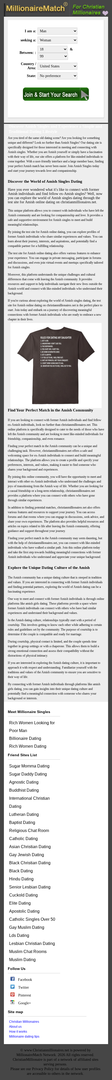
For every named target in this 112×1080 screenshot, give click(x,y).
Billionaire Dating (25, 738)
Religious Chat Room (29, 830)
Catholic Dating (23, 838)
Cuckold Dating (23, 895)
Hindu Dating (21, 879)
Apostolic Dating (24, 911)
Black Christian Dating (30, 863)
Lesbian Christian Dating (32, 943)
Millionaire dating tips (24, 1036)
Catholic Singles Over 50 (32, 919)
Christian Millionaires (24, 1022)
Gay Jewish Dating (26, 855)
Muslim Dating (22, 959)
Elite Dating (20, 903)
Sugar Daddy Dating (28, 774)
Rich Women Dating (27, 746)
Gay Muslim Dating (26, 927)
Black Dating (21, 871)
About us (15, 1026)
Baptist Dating (22, 822)
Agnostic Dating (24, 782)
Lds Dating (19, 935)
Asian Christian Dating (30, 846)
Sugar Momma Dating (29, 766)
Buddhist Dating (24, 790)
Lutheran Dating (24, 814)
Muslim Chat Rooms (28, 951)
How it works (18, 1031)
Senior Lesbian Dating (30, 887)
